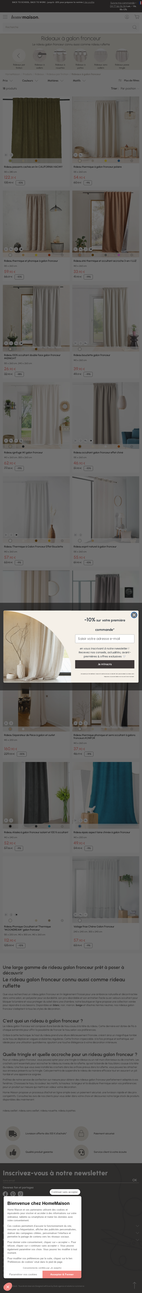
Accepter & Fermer (62, 1274)
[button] (7, 1286)
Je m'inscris (105, 664)
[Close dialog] (134, 615)
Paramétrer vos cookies (23, 1274)
